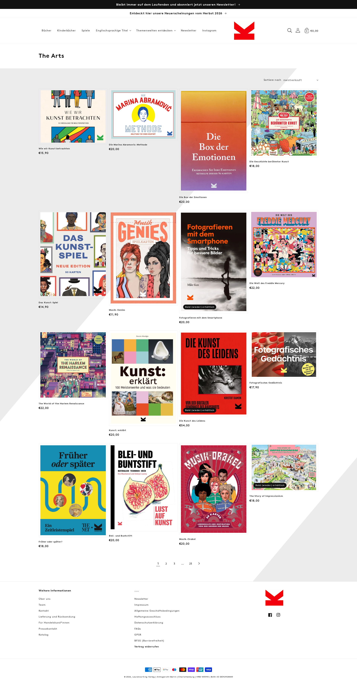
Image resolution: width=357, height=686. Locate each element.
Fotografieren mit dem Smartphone (200, 317)
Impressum (141, 604)
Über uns (45, 598)
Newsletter (141, 598)
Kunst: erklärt (117, 430)
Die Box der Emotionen (193, 197)
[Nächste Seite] (199, 563)
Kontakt (44, 610)
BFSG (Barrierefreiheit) (149, 640)
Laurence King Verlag (144, 676)
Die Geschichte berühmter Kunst (269, 161)
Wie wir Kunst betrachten (54, 148)
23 (190, 563)
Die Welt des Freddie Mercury (267, 283)
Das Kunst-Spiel (48, 302)
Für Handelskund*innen (54, 622)
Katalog (44, 634)
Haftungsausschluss (147, 616)
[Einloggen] (298, 30)
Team (42, 604)
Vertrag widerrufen (146, 646)
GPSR (137, 634)
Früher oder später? (50, 541)
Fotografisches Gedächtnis (266, 382)
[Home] (244, 30)
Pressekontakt (48, 628)
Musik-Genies (117, 310)
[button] (113, 30)
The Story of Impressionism (266, 496)
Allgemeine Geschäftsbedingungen (157, 610)
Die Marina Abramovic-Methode (128, 144)
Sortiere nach (272, 79)
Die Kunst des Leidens (192, 421)
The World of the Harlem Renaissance (61, 403)
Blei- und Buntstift (120, 535)
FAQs (137, 628)
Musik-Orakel (187, 539)
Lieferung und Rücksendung (57, 616)
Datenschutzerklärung (148, 622)
